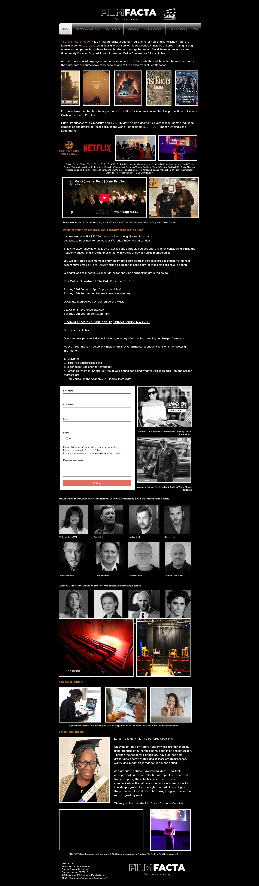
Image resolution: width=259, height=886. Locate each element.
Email (65, 418)
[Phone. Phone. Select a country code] (68, 439)
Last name (68, 404)
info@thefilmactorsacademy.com (142, 346)
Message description (73, 460)
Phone (66, 432)
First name (68, 390)
